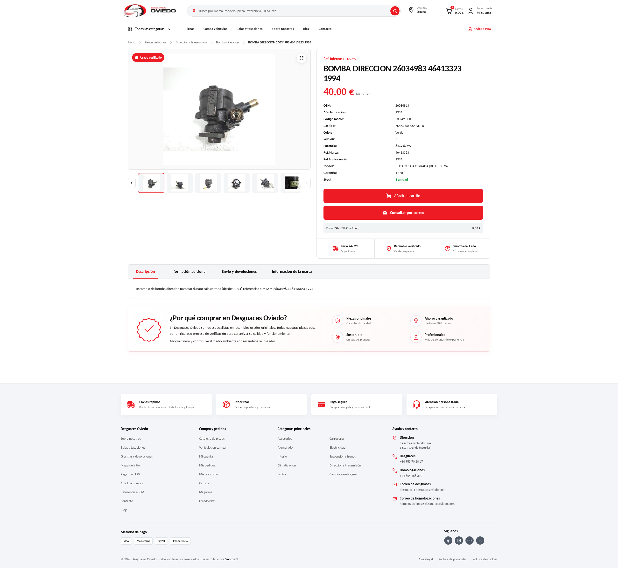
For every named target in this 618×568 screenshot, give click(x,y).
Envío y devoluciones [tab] (239, 271)
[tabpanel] (309, 289)
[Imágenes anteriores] (132, 183)
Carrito (204, 483)
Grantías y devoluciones (137, 456)
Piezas (190, 29)
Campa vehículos (215, 29)
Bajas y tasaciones (250, 29)
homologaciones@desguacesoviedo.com (427, 504)
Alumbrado (285, 447)
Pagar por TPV (130, 474)
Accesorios (285, 439)
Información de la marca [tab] (292, 271)
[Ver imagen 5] (265, 183)
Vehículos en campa (212, 447)
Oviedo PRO (207, 501)
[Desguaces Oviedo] (150, 10)
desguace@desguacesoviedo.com (422, 490)
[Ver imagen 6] (294, 183)
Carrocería (337, 439)
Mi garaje (205, 492)
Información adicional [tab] (188, 271)
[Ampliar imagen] (301, 58)
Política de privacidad (452, 559)
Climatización (287, 465)
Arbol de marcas (132, 483)
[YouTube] (469, 540)
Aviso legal (426, 559)
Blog (306, 29)
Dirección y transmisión (345, 465)
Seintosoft (232, 559)
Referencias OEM (132, 492)
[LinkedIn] (480, 540)
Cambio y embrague (343, 474)
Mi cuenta (206, 456)
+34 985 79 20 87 (411, 461)
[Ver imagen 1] (151, 183)
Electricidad (337, 447)
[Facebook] (448, 540)
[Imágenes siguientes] (307, 183)
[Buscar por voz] (194, 11)
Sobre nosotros (283, 29)
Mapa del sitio (130, 465)
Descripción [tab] (145, 271)
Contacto (325, 29)
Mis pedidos (207, 465)
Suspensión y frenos (343, 456)
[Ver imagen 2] (180, 183)
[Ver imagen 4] (237, 183)
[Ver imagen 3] (208, 183)
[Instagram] (459, 540)
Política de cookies (485, 559)
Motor (282, 474)
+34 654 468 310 (411, 476)
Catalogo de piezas (212, 439)
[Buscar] (395, 10)
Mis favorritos (208, 474)
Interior (283, 456)
